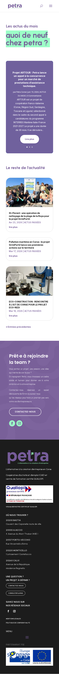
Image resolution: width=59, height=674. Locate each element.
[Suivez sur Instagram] (19, 423)
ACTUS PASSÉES (32, 222)
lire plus (13, 227)
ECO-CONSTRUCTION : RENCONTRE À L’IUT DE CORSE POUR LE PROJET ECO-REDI (28, 304)
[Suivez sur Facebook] (12, 423)
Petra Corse (21, 92)
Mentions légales (13, 619)
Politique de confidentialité (18, 623)
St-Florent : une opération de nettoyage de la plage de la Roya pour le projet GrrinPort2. (29, 216)
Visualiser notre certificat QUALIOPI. (21, 507)
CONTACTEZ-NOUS (25, 411)
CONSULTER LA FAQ (15, 593)
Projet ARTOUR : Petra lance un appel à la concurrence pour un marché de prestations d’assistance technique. (29, 79)
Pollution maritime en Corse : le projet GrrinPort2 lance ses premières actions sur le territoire (29, 245)
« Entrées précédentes (18, 327)
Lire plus (29, 139)
